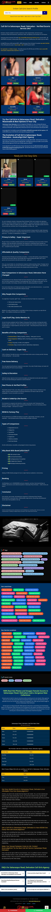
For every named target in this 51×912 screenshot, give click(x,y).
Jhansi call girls (6, 667)
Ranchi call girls (41, 660)
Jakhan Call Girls (21, 600)
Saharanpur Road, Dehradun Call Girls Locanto (12, 556)
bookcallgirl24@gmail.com (34, 901)
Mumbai (37, 2)
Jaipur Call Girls (29, 643)
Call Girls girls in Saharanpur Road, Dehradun (11, 574)
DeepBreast (4, 680)
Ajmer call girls (39, 657)
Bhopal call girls (41, 633)
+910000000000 (13, 910)
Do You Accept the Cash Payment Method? (38, 889)
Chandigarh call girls (20, 637)
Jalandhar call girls (41, 643)
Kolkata (44, 2)
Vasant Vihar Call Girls (25, 620)
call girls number (29, 571)
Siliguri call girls (18, 660)
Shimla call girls (16, 667)
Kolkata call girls (29, 647)
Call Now (9, 83)
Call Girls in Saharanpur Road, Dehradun (28, 565)
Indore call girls (19, 643)
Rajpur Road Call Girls (7, 613)
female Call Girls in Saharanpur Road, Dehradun (33, 562)
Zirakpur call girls (18, 657)
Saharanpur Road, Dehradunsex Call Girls (32, 556)
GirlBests (11, 680)
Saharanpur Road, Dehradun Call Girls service (33, 574)
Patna (25, 2)
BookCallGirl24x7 (27, 680)
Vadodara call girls (6, 660)
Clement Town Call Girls (31, 589)
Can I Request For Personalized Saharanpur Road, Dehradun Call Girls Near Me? (38, 882)
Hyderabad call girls (7, 643)
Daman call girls (18, 664)
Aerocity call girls (6, 633)
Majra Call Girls (42, 600)
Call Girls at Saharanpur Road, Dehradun (10, 559)
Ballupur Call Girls (6, 589)
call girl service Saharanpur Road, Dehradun (11, 562)
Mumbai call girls (29, 650)
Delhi (30, 2)
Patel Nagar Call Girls (7, 606)
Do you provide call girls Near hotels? (38, 873)
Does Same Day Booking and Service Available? (12, 881)
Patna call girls (6, 653)
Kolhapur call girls (6, 664)
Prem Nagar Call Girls (34, 606)
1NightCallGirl (18, 680)
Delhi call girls (5, 640)
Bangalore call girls (7, 637)
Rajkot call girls (29, 664)
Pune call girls (16, 653)
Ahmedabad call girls (29, 633)
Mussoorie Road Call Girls (19, 603)
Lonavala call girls (40, 664)
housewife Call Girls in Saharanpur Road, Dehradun (13, 571)
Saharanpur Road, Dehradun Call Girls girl (30, 559)
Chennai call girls (32, 637)
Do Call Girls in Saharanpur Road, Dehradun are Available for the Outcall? (12, 873)
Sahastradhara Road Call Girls (25, 617)
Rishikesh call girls (27, 653)
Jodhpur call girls (6, 647)
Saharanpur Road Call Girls (35, 613)
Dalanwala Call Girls (21, 593)
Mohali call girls (29, 657)
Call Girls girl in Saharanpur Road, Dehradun (11, 553)
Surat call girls (38, 653)
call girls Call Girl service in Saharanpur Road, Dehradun (35, 553)
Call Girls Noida (40, 650)
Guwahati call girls (38, 640)
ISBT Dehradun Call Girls (33, 596)
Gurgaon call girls (26, 640)
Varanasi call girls (30, 660)
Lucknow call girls (40, 647)
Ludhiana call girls (6, 650)
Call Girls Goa (16, 640)
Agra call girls (17, 633)
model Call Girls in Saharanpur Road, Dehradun (12, 577)
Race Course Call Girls (21, 610)
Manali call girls (18, 650)
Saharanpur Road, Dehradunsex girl (9, 565)
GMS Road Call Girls (7, 596)
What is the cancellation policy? (12, 889)
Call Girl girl (44, 559)
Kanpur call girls (18, 647)
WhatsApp (16, 83)
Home (19, 2)
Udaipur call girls (6, 657)
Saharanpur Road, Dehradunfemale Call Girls (33, 568)
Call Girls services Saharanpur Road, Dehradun (12, 568)
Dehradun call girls (43, 637)
